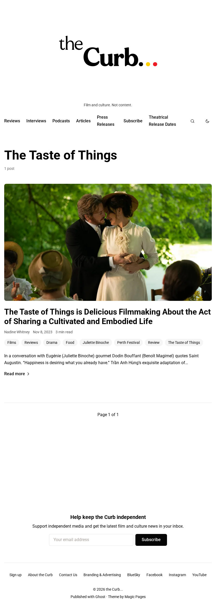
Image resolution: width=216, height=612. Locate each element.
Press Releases (105, 121)
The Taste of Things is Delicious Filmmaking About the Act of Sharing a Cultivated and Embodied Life (107, 316)
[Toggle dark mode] (207, 121)
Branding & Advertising (102, 575)
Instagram (177, 575)
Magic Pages (135, 597)
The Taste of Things (184, 342)
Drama (51, 342)
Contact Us (68, 575)
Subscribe (133, 120)
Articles (83, 120)
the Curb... (114, 589)
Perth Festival (128, 342)
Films (11, 342)
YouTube (199, 575)
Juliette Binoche (96, 342)
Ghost (100, 597)
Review (154, 342)
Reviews (12, 120)
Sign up (15, 575)
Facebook (154, 575)
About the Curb (40, 575)
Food (70, 342)
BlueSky (133, 575)
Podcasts (61, 120)
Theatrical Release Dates (162, 121)
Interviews (36, 120)
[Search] (192, 121)
